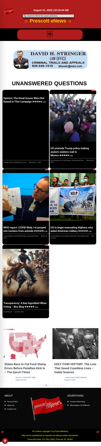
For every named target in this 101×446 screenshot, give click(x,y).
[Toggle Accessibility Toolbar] (5, 441)
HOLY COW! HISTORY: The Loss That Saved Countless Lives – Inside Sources (75, 349)
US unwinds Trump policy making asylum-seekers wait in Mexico (69, 133)
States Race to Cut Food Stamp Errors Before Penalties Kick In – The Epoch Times (25, 349)
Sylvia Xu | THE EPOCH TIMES (26, 359)
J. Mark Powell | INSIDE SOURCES (75, 359)
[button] (50, 34)
